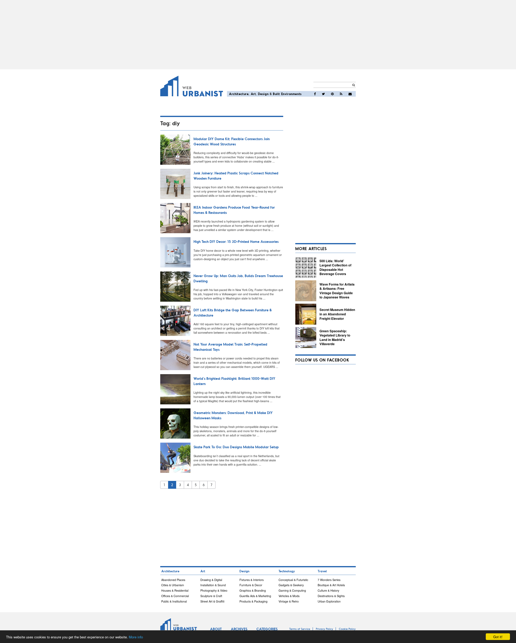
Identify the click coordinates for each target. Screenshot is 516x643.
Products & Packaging (253, 601)
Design (263, 94)
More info (136, 636)
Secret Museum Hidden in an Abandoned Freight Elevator (337, 314)
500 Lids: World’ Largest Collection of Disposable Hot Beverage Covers (335, 267)
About (216, 629)
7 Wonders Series (329, 580)
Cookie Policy (347, 629)
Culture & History (328, 590)
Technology (287, 571)
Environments (291, 94)
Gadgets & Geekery (291, 585)
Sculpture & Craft (211, 596)
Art (253, 94)
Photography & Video (213, 590)
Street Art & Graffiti (212, 601)
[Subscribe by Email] (350, 93)
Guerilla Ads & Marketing (255, 596)
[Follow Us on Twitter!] (323, 93)
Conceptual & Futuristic (293, 580)
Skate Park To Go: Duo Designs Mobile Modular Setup (236, 447)
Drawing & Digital (211, 580)
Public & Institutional (174, 601)
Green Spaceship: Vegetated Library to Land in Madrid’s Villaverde (334, 337)
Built (276, 94)
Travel (322, 571)
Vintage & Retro (289, 601)
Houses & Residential (174, 590)
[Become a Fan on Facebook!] (315, 93)
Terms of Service (299, 629)
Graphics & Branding (252, 590)
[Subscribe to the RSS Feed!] (341, 93)
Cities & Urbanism (172, 585)
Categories (267, 629)
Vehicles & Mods (289, 596)
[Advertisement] (258, 34)
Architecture (239, 94)
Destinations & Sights (331, 596)
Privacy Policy (324, 629)
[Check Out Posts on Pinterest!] (332, 93)
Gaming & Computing (292, 590)
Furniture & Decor (250, 585)
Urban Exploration (329, 601)
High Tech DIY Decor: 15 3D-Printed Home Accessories (236, 241)
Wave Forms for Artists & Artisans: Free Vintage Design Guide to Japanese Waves (337, 291)
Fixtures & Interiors (251, 580)
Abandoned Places (173, 580)
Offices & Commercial (175, 596)
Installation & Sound (213, 585)
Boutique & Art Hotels (331, 585)
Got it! (497, 636)
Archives (239, 629)
